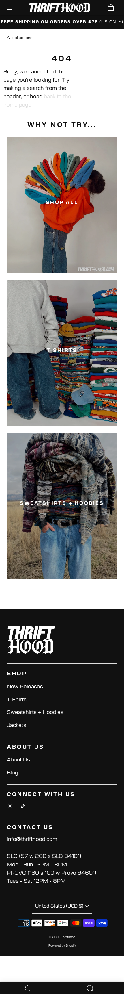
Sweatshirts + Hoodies (35, 712)
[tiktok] (22, 806)
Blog (12, 773)
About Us (18, 760)
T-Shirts (17, 699)
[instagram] (9, 806)
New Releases (25, 686)
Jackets (16, 725)
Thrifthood (68, 937)
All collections (19, 38)
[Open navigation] (13, 7)
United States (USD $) (59, 906)
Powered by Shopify (62, 945)
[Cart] (110, 7)
